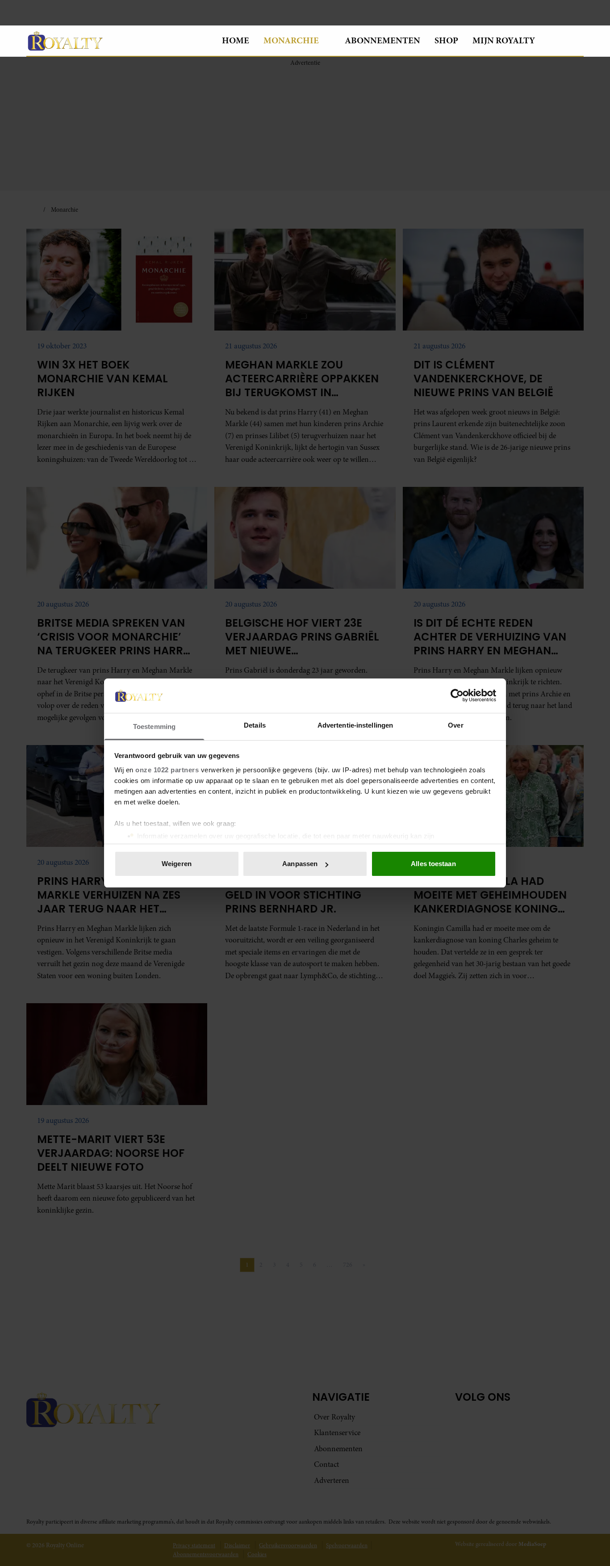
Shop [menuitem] (446, 40)
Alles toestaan (433, 863)
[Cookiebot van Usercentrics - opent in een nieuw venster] (457, 695)
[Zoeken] (576, 41)
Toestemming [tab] (154, 726)
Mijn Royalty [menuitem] (503, 40)
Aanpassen (300, 863)
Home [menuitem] (235, 40)
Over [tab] (455, 725)
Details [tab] (255, 725)
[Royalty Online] (117, 40)
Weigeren (177, 863)
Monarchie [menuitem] (291, 40)
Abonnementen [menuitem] (382, 40)
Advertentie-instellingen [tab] (355, 725)
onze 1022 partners (167, 770)
